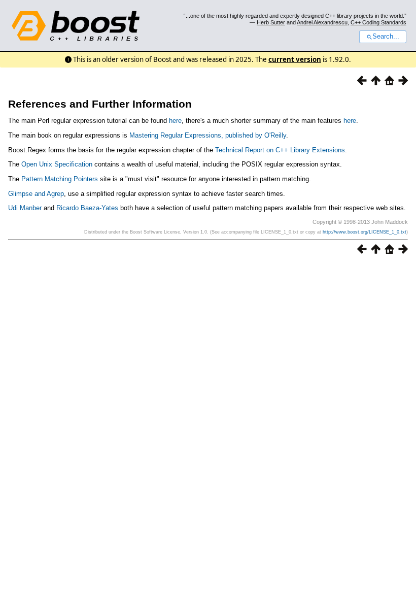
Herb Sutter (271, 22)
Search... (385, 36)
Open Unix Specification (56, 164)
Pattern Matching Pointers (59, 179)
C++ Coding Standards (378, 22)
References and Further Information (100, 104)
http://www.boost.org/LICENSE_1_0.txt (364, 232)
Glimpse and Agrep (36, 193)
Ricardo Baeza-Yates (87, 208)
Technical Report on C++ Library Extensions (280, 150)
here (175, 120)
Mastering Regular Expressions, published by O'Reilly (207, 135)
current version (294, 59)
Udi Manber (25, 208)
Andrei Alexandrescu (322, 22)
